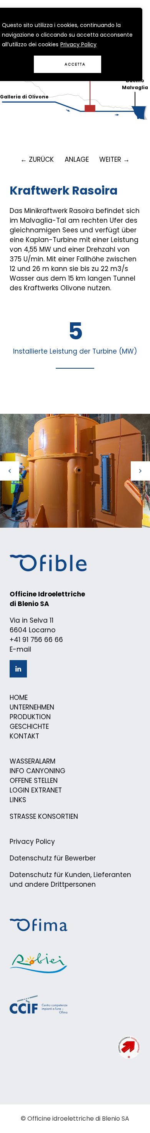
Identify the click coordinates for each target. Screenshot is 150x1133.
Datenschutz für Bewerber (53, 858)
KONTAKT (24, 736)
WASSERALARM (32, 761)
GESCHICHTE (29, 726)
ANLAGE (77, 159)
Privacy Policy (78, 44)
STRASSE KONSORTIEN (44, 816)
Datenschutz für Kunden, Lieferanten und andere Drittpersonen (70, 879)
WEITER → (114, 159)
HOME (19, 697)
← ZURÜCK (37, 159)
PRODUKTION (30, 716)
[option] (75, 471)
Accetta (75, 64)
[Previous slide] (9, 471)
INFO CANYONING (37, 771)
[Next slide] (140, 471)
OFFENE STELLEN (34, 780)
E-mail (20, 649)
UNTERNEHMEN (32, 707)
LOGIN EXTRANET (36, 790)
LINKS (18, 799)
